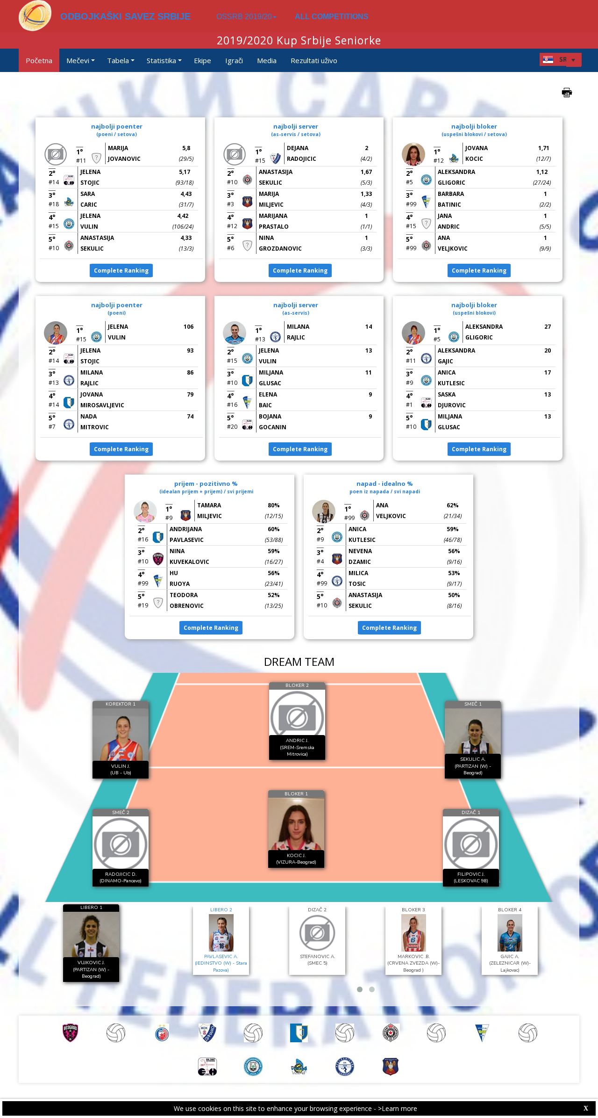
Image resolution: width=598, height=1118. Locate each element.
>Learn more (397, 1108)
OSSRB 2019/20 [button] (244, 17)
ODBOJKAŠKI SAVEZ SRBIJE (125, 16)
